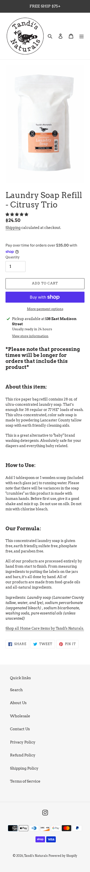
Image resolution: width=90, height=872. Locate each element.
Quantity (13, 257)
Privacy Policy (23, 742)
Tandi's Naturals (36, 856)
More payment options (45, 309)
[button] (17, 214)
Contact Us (20, 729)
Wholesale (20, 716)
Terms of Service (25, 781)
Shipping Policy (24, 768)
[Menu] (81, 36)
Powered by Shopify (62, 856)
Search (16, 690)
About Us (18, 703)
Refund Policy (23, 755)
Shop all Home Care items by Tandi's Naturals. (45, 628)
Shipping (13, 228)
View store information (30, 336)
